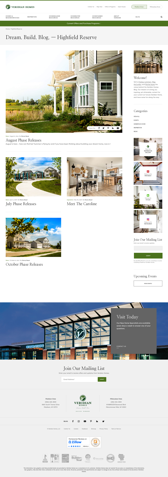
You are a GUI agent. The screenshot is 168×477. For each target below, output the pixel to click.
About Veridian (117, 17)
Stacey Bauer (25, 136)
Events (136, 120)
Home (8, 29)
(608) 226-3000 (50, 402)
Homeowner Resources (97, 17)
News (7, 136)
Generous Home (139, 124)
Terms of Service (116, 429)
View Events (148, 283)
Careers (76, 429)
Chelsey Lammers (144, 82)
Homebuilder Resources (54, 17)
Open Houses (122, 7)
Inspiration (32, 17)
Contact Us (91, 7)
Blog (138, 17)
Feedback (85, 429)
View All (137, 116)
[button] (99, 128)
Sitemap (93, 429)
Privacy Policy (104, 429)
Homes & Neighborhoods (12, 17)
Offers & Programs (110, 7)
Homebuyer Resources (75, 17)
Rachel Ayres (150, 84)
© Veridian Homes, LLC (53, 429)
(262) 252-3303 (116, 402)
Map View (99, 7)
